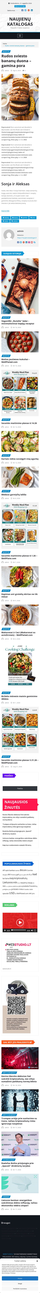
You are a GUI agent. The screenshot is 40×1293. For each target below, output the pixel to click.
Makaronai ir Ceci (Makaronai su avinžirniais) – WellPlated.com (18, 633)
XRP (30, 893)
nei (33, 883)
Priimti (20, 1278)
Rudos (6, 221)
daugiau (5, 875)
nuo (7, 886)
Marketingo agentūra (9, 1228)
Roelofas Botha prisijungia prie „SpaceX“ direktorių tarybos (17, 1164)
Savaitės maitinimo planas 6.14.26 (19, 423)
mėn (19, 883)
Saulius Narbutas (15, 1236)
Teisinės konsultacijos (9, 1231)
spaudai (6, 893)
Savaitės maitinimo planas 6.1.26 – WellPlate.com (19, 557)
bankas (12, 870)
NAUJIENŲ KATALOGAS (20, 21)
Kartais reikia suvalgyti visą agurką (19, 458)
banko (17, 870)
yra (33, 893)
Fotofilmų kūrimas (8, 1233)
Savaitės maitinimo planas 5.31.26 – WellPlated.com (19, 761)
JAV (31, 875)
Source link (5, 211)
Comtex (30, 870)
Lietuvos (8, 882)
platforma (15, 886)
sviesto (15, 221)
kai (4, 878)
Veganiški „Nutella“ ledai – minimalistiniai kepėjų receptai (17, 322)
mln (15, 882)
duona (16, 217)
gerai (25, 875)
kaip (12, 878)
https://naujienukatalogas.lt (27, 238)
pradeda (25, 886)
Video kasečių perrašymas (27, 1228)
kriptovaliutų (20, 878)
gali (17, 874)
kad (35, 874)
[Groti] (5, 930)
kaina (7, 878)
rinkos (21, 889)
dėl (9, 874)
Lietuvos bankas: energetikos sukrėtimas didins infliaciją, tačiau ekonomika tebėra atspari (19, 1203)
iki (27, 875)
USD (12, 893)
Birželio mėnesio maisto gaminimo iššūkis (19, 697)
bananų (6, 217)
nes (4, 886)
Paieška (8, 775)
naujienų (23, 883)
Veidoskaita (5, 1238)
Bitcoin (23, 870)
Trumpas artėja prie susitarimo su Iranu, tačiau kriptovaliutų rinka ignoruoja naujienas (19, 1121)
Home (5, 44)
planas (10, 886)
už (15, 893)
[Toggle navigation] (20, 36)
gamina (25, 217)
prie (10, 889)
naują (30, 882)
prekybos (5, 889)
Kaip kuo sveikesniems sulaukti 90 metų (17, 845)
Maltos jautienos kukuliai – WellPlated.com (15, 360)
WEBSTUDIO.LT (8, 1254)
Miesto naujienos (22, 1233)
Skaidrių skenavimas (25, 1231)
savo (31, 889)
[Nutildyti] (32, 930)
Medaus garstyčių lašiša (13, 494)
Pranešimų (33, 886)
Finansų (13, 875)
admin (7, 70)
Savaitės (26, 889)
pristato (14, 889)
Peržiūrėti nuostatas (20, 1289)
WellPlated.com (22, 893)
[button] (37, 1261)
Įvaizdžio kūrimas (28, 1236)
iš (29, 874)
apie (7, 870)
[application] (20, 922)
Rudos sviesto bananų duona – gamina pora (19, 46)
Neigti (20, 1283)
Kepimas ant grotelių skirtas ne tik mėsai (19, 595)
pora (33, 217)
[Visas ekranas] (35, 930)
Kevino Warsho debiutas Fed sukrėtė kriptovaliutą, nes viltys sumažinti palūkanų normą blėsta (18, 817)
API (4, 870)
